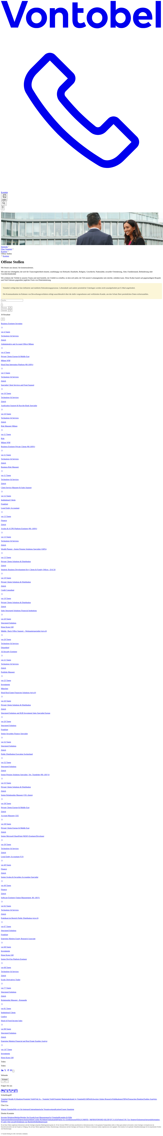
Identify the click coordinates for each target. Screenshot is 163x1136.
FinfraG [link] (121, 1120)
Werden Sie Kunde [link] (27, 1117)
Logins (4, 199)
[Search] (1, 303)
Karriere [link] (58, 1109)
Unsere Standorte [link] (67, 1109)
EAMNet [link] (87, 1099)
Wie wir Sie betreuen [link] (21, 1109)
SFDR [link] (97, 1120)
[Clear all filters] (3, 319)
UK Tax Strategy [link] (130, 1120)
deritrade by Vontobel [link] (76, 1099)
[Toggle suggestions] (10, 307)
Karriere (4, 252)
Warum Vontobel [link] (7, 1109)
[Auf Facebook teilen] (8, 1071)
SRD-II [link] (102, 1120)
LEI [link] (106, 1120)
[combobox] (3, 208)
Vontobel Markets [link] (61, 1099)
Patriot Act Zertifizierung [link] (66, 1120)
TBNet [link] (125, 1099)
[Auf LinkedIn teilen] (2, 1071)
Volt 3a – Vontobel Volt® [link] (44, 1099)
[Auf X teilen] (5, 1071)
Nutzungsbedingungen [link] (9, 1120)
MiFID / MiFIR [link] (89, 1120)
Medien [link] (17, 1117)
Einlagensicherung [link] (144, 1120)
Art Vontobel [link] (54, 1117)
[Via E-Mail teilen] (11, 1071)
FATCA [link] (111, 1120)
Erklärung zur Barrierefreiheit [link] (28, 1122)
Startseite (4, 247)
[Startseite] (81, 15)
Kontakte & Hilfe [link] (65, 1117)
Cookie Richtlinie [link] (40, 1120)
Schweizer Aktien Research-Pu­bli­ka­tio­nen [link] (107, 1099)
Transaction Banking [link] (136, 1099)
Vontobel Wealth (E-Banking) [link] (12, 1099)
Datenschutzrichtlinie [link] (26, 1120)
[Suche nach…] (4, 203)
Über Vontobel (6, 249)
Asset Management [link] (42, 1117)
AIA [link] (116, 1120)
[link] (2, 1091)
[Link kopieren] (13, 1071)
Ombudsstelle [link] (52, 1120)
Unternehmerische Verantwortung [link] (42, 1109)
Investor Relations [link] (8, 1117)
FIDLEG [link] (79, 1120)
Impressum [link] (43, 1122)
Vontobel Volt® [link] (29, 1099)
